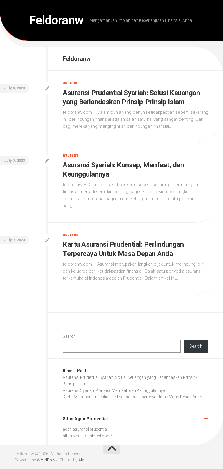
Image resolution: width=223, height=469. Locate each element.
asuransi (71, 82)
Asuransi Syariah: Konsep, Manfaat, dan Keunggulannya (114, 390)
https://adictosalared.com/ (87, 436)
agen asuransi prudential (85, 429)
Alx (81, 460)
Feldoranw (56, 20)
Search (69, 336)
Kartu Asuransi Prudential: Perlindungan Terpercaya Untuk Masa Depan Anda (132, 397)
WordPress (47, 460)
